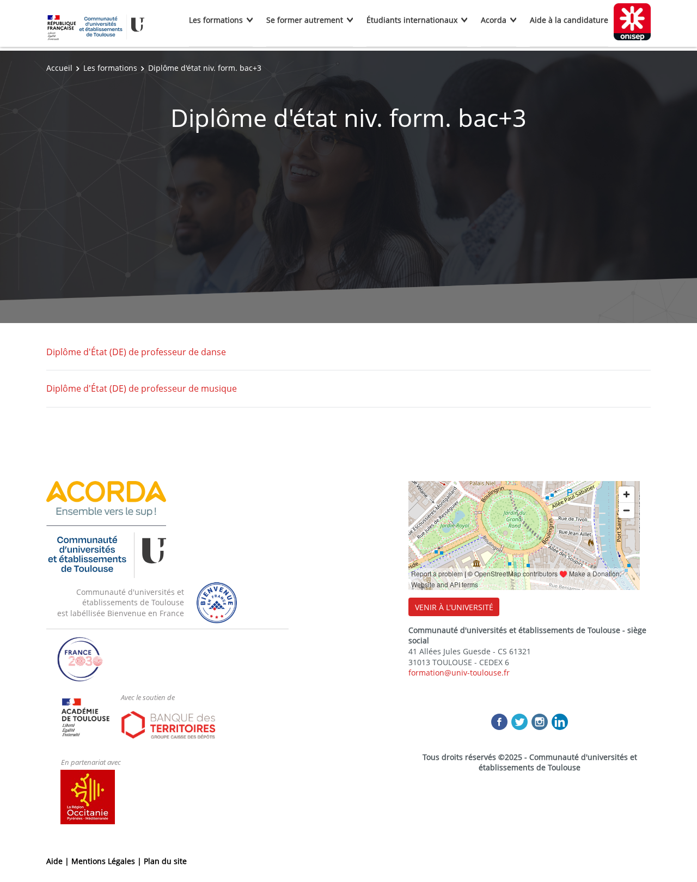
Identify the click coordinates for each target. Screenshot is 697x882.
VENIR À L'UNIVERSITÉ (454, 607)
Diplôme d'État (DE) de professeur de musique (141, 388)
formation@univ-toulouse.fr (459, 672)
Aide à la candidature (569, 20)
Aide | (58, 861)
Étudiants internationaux (411, 20)
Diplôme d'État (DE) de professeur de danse (136, 352)
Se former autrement (304, 20)
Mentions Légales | (107, 861)
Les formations (216, 20)
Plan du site (165, 861)
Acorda (493, 20)
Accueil (59, 68)
